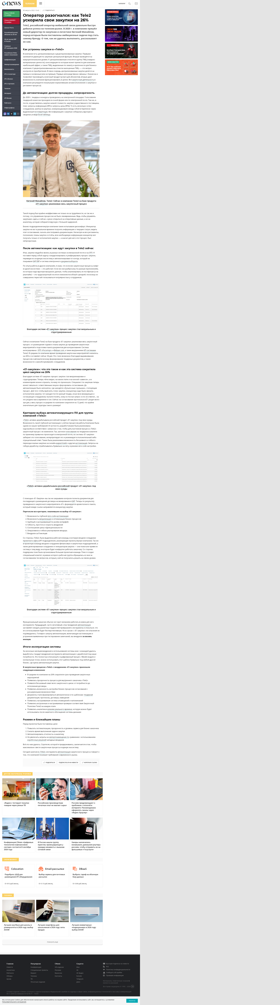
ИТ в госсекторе (9, 74)
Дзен (78, 982)
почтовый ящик (41, 112)
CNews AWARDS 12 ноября (9, 21)
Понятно (132, 1001)
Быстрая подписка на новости (117, 964)
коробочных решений (36, 740)
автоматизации (84, 625)
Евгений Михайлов (36, 201)
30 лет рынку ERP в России (10, 40)
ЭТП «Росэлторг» (45, 350)
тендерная (88, 695)
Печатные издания (38, 982)
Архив (9, 979)
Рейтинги (7, 103)
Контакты (58, 976)
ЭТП (91, 252)
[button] (129, 3)
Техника (34, 976)
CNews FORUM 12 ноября (9, 14)
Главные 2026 (10, 47)
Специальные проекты (39, 970)
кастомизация (81, 443)
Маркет (33, 973)
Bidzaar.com (59, 350)
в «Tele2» (42, 752)
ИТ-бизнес (8, 98)
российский (64, 486)
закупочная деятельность (83, 80)
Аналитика (11, 970)
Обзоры (9, 976)
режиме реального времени (60, 709)
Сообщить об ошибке (114, 972)
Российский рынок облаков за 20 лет (11, 33)
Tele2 (26, 420)
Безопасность (9, 69)
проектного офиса (31, 541)
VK (77, 970)
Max (78, 967)
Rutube (79, 976)
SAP (73, 501)
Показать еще (52, 942)
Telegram (79, 979)
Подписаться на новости (68, 762)
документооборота (69, 261)
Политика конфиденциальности (118, 969)
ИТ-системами (90, 350)
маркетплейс (61, 443)
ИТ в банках (8, 79)
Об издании (59, 967)
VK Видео (79, 973)
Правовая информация (115, 975)
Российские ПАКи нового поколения (10, 54)
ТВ (31, 979)
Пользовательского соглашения (14, 1002)
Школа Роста (9, 28)
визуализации (45, 519)
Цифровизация (10, 60)
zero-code (52, 516)
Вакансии (58, 973)
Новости (10, 967)
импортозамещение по (59, 737)
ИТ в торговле (9, 84)
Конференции (36, 967)
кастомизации (62, 516)
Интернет (7, 93)
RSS (107, 967)
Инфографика (9, 108)
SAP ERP (36, 261)
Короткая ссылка (90, 762)
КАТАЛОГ (122, 3)
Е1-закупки (42, 204)
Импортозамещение (11, 64)
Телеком (29, 3)
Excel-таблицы (44, 114)
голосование (70, 431)
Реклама (58, 970)
